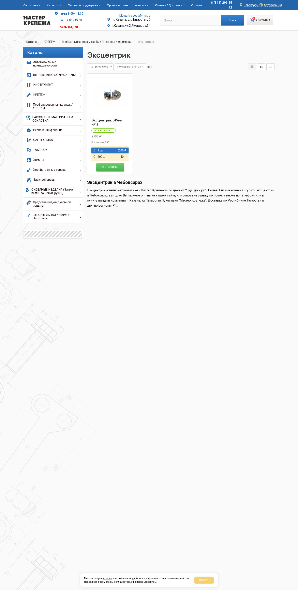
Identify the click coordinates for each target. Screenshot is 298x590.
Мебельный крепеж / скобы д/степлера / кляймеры (96, 41)
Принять (204, 580)
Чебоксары (251, 5)
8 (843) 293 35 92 (221, 5)
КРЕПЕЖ (49, 41)
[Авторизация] (296, 2)
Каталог (31, 41)
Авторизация (273, 5)
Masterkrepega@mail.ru (134, 15)
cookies (107, 578)
